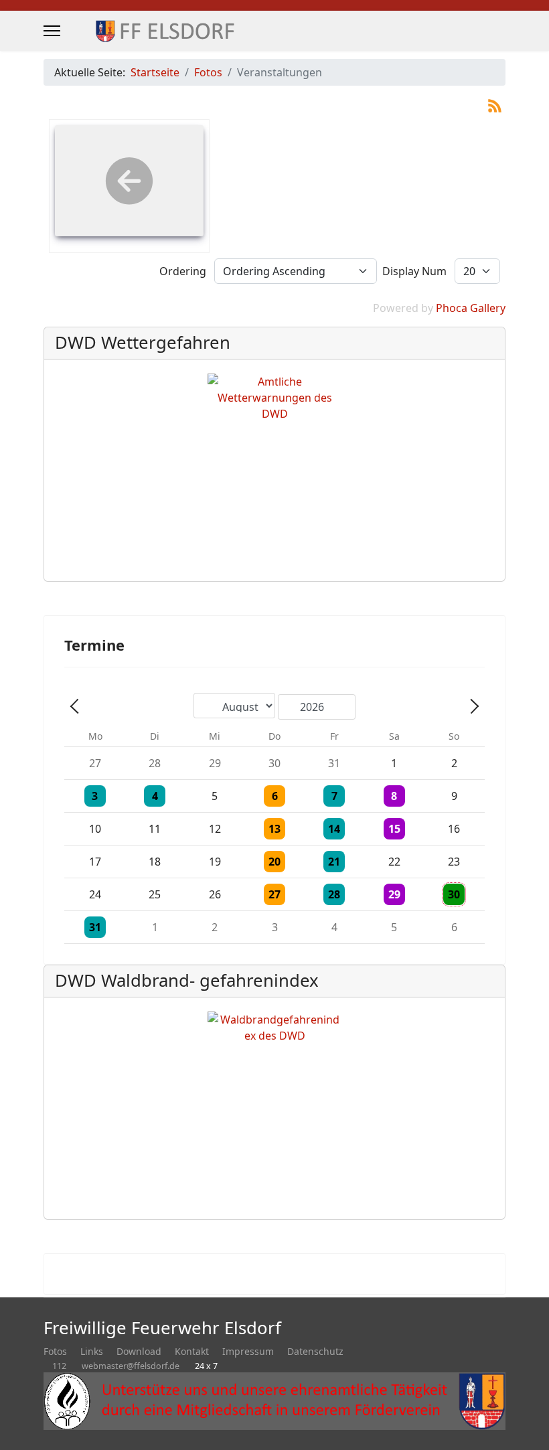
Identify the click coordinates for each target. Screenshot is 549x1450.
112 (59, 1366)
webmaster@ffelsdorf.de (130, 1366)
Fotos (55, 1351)
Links (91, 1351)
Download (138, 1351)
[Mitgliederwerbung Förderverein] (274, 1400)
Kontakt (192, 1351)
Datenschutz (315, 1351)
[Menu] (52, 31)
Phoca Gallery (470, 308)
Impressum (248, 1351)
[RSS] (494, 104)
